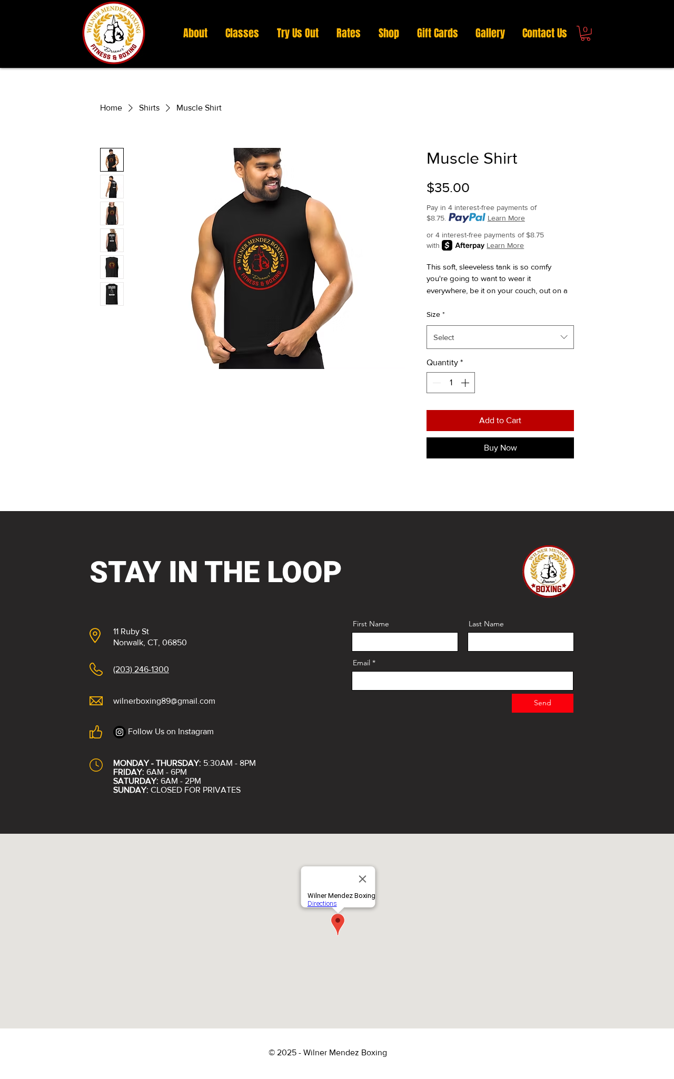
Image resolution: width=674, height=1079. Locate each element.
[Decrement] (435, 383)
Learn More (506, 218)
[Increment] (466, 383)
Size (436, 314)
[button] (585, 33)
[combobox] (500, 337)
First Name (371, 623)
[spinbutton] (451, 383)
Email (361, 662)
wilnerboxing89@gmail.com (164, 700)
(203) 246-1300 (141, 669)
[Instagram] (119, 732)
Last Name (486, 623)
